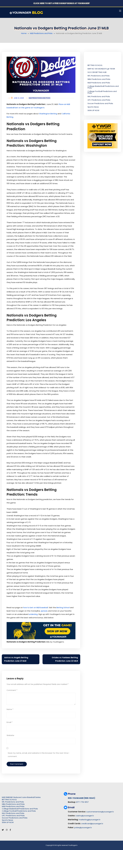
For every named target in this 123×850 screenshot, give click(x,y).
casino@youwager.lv (85, 815)
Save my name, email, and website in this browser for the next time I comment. (38, 755)
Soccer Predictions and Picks (100, 103)
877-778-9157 (82, 802)
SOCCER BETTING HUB (97, 72)
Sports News (93, 107)
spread (44, 611)
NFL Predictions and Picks (99, 75)
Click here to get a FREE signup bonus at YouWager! (61, 3)
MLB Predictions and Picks (41, 33)
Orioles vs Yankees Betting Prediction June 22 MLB (65, 659)
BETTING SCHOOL (95, 65)
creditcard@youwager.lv (92, 823)
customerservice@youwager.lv (100, 811)
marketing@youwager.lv (89, 819)
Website (10, 735)
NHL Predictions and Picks (99, 96)
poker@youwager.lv (83, 827)
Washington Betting (48, 113)
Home (24, 33)
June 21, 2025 (19, 98)
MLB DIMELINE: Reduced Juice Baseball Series (21, 797)
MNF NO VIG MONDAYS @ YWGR (101, 68)
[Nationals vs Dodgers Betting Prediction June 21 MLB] (41, 75)
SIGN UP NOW (93, 110)
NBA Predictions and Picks (99, 79)
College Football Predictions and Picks (102, 92)
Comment (12, 690)
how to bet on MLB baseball (35, 607)
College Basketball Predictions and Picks (103, 87)
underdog (33, 614)
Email (9, 722)
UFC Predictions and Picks (99, 100)
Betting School (63, 607)
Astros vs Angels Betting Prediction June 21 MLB (16, 659)
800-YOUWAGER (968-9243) (81, 798)
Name (10, 709)
